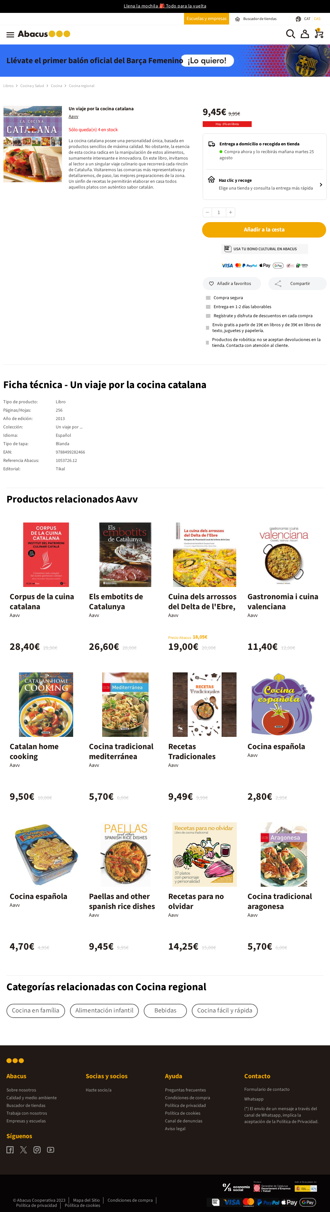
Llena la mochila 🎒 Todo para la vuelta (165, 6)
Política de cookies (182, 1113)
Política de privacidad (185, 1105)
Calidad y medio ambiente (31, 1098)
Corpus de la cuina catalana (42, 601)
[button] (304, 34)
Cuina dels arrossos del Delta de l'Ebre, (202, 601)
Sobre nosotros (21, 1090)
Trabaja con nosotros (26, 1113)
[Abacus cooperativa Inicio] (45, 38)
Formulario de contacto (267, 1089)
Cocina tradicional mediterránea (121, 751)
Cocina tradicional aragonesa (280, 901)
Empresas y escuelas (26, 1121)
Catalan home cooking (34, 751)
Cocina (57, 86)
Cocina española (276, 746)
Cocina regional (81, 86)
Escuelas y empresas (207, 18)
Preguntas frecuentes (185, 1090)
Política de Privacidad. (297, 1122)
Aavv (73, 116)
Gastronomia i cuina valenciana (283, 601)
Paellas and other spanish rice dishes (122, 901)
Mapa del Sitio (86, 1200)
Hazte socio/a (99, 1090)
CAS (317, 19)
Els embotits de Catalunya (116, 601)
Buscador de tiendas (25, 1105)
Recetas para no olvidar (196, 901)
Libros (8, 86)
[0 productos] (319, 36)
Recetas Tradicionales (192, 751)
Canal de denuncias (183, 1121)
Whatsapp (254, 1099)
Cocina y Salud (32, 86)
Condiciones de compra (187, 1098)
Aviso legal (175, 1129)
